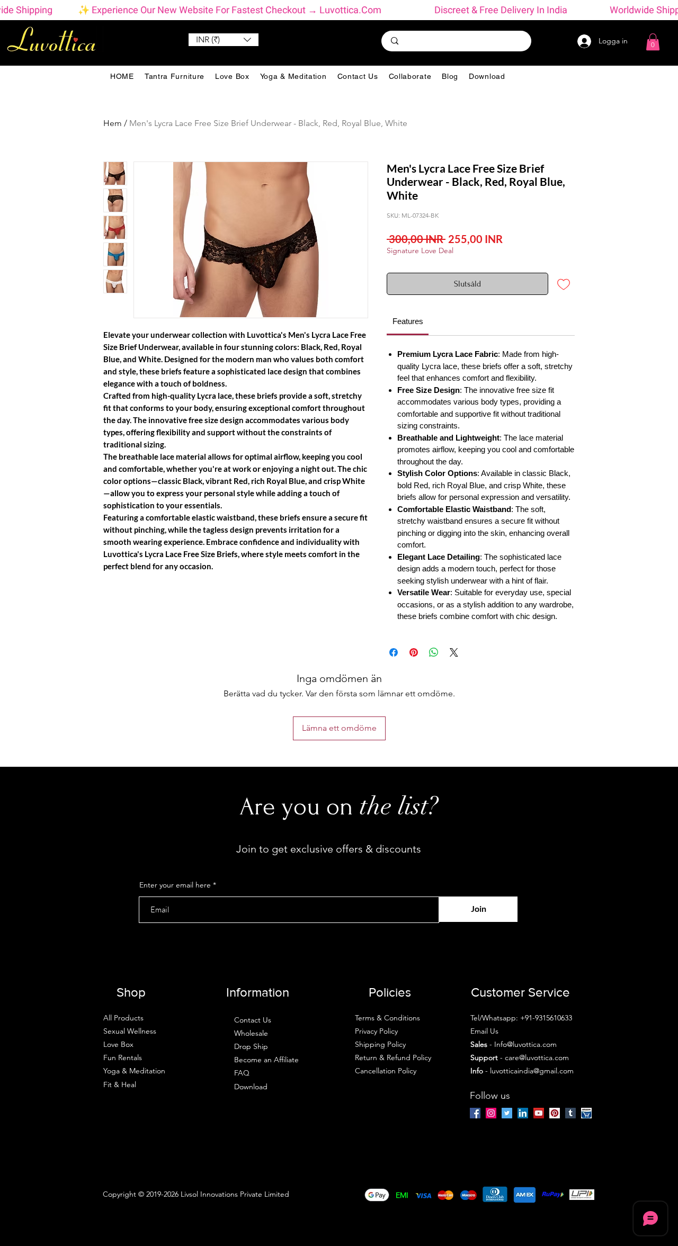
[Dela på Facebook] (393, 652)
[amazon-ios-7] (586, 1113)
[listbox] (223, 39)
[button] (223, 39)
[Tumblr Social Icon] (570, 1113)
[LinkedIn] (523, 1113)
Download (250, 1086)
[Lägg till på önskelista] (563, 284)
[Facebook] (475, 1113)
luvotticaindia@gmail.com (532, 1070)
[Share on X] (454, 652)
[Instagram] (491, 1113)
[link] (407, 321)
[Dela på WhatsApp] (433, 652)
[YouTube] (538, 1113)
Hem (112, 123)
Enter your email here (175, 885)
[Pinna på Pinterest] (413, 652)
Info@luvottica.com (525, 1044)
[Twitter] (507, 1113)
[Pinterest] (554, 1113)
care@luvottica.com (537, 1057)
